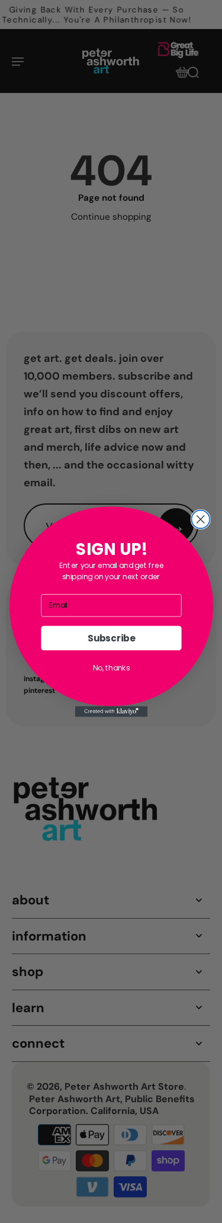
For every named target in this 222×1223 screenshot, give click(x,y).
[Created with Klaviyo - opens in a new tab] (111, 711)
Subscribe (110, 637)
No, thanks (111, 667)
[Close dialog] (200, 519)
